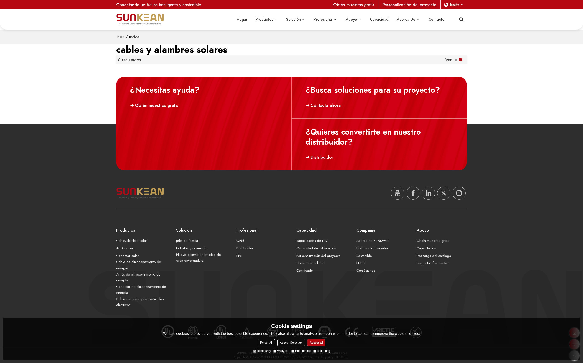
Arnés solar (124, 248)
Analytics (283, 351)
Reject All (266, 342)
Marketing (323, 351)
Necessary (264, 351)
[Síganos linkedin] (428, 193)
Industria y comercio (191, 248)
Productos (264, 19)
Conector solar (127, 255)
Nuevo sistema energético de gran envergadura (198, 257)
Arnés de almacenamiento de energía (138, 277)
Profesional (323, 19)
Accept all (316, 342)
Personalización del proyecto (409, 4)
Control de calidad (310, 263)
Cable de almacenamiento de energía (138, 264)
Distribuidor (321, 157)
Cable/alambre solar (131, 240)
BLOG (360, 263)
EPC (239, 255)
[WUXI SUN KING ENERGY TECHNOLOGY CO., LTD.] (140, 19)
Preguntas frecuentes (433, 263)
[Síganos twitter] (443, 193)
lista (455, 59)
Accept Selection (291, 342)
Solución (293, 19)
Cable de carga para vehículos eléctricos (140, 301)
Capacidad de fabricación (316, 248)
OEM (240, 240)
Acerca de (406, 19)
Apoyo (351, 19)
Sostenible (364, 255)
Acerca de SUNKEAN (372, 240)
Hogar (242, 19)
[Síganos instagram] (459, 193)
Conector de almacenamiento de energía (141, 289)
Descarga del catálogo (434, 255)
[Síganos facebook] (413, 193)
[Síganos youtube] (397, 193)
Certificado (304, 270)
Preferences (303, 351)
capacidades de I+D (311, 240)
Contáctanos (365, 270)
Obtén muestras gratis (353, 4)
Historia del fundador (372, 248)
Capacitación (426, 248)
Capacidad (379, 19)
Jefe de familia (187, 240)
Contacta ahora (325, 105)
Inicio (120, 36)
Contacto (436, 19)
